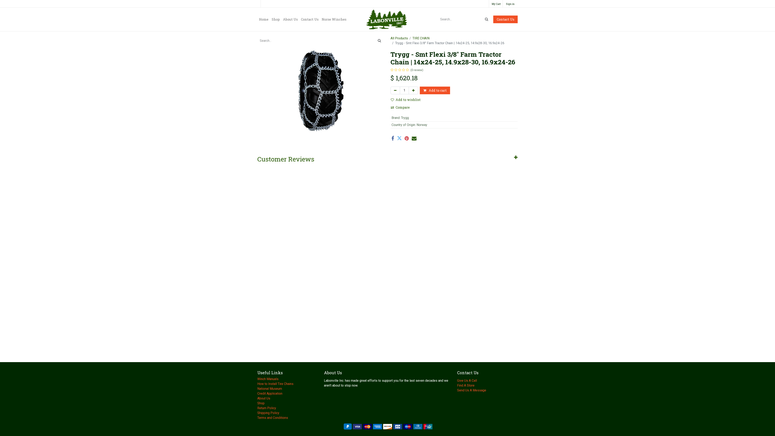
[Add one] (413, 90)
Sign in (510, 3)
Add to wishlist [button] (408, 99)
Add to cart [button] (437, 90)
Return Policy (266, 408)
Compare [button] (403, 107)
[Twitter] (399, 138)
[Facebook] (392, 138)
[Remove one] (395, 90)
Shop (261, 403)
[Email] (414, 138)
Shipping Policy (268, 413)
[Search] (487, 19)
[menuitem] (263, 19)
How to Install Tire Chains (275, 384)
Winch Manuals (268, 379)
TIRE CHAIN (421, 38)
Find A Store (465, 385)
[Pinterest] (407, 138)
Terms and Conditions (272, 418)
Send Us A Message (471, 390)
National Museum (270, 389)
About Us (264, 398)
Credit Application (270, 393)
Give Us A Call (467, 381)
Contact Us (505, 19)
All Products (399, 38)
